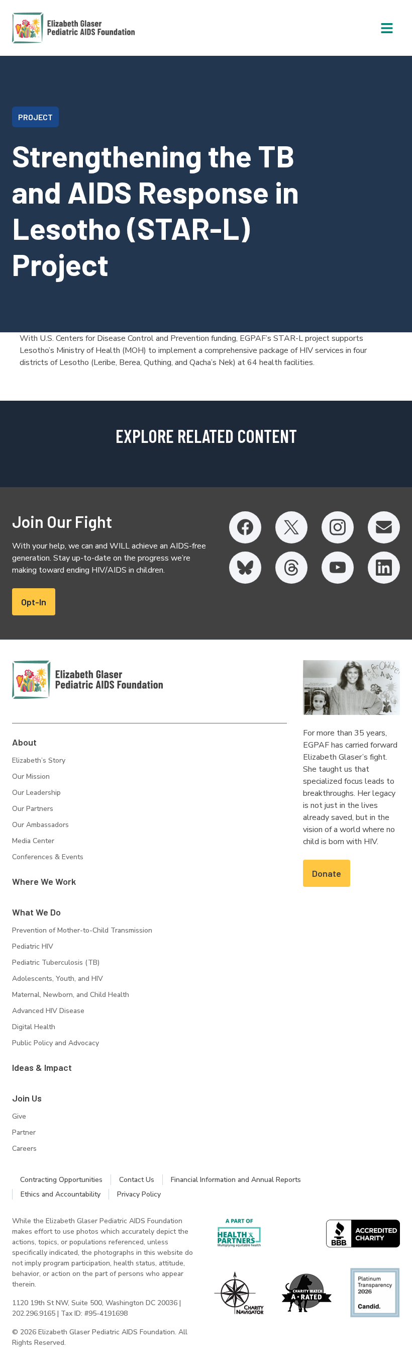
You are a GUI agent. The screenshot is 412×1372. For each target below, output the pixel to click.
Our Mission (31, 776)
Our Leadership (36, 792)
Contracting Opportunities (61, 1179)
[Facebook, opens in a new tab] (245, 527)
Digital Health (33, 1027)
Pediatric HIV (32, 946)
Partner (24, 1132)
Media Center (33, 841)
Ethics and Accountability (60, 1194)
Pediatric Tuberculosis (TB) (55, 962)
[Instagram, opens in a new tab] (338, 527)
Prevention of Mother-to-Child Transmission (82, 930)
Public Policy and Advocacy (55, 1043)
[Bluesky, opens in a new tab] (245, 568)
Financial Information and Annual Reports (236, 1179)
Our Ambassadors (40, 825)
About (24, 742)
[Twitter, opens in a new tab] (291, 527)
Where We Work (44, 881)
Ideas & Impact (42, 1067)
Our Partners (32, 808)
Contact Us (136, 1179)
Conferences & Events (47, 857)
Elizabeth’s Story (38, 760)
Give (19, 1116)
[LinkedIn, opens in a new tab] (384, 568)
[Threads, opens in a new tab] (291, 568)
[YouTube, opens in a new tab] (338, 568)
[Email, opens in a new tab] (384, 527)
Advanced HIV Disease (48, 1011)
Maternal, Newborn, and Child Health (70, 994)
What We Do (36, 912)
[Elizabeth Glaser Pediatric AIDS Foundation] (87, 679)
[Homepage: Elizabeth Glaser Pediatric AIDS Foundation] (47, 28)
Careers (24, 1148)
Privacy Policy (139, 1194)
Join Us (27, 1098)
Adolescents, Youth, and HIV (57, 978)
